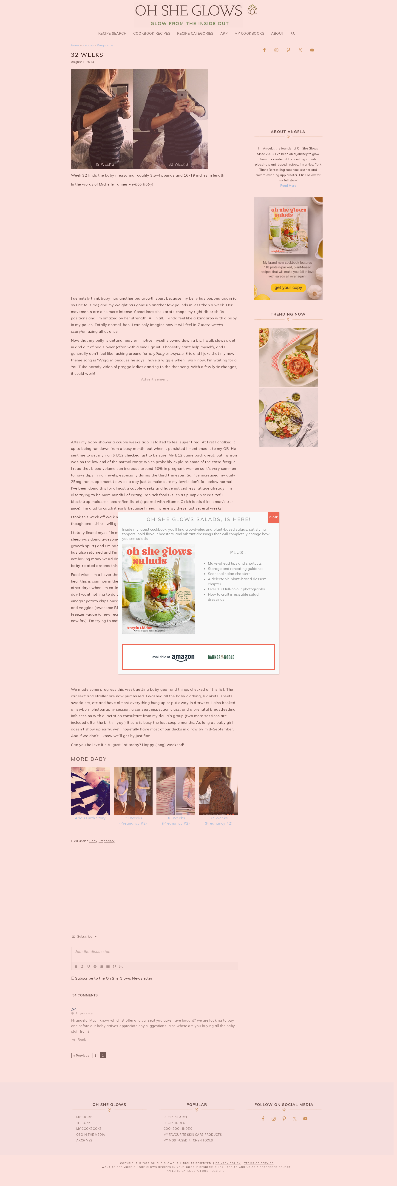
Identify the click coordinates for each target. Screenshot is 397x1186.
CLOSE (273, 517)
